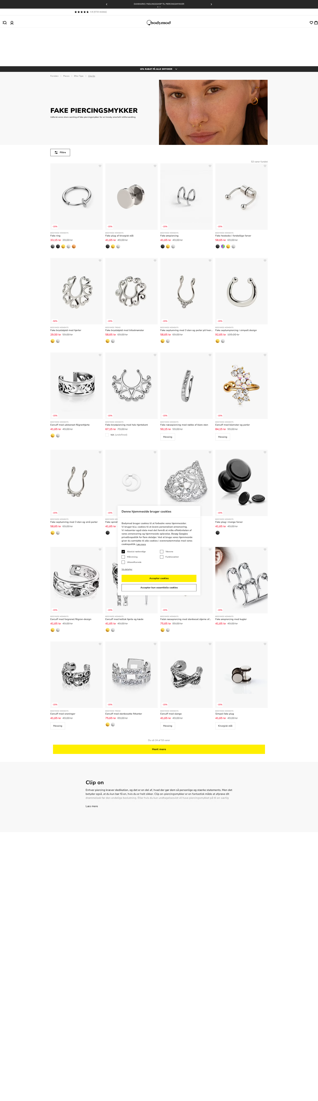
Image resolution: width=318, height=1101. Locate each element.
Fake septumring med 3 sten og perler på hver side (185, 330)
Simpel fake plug (224, 713)
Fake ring (55, 235)
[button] (159, 571)
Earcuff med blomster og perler (232, 424)
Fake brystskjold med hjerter (65, 330)
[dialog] (159, 550)
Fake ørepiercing (169, 235)
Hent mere (159, 749)
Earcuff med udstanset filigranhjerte (70, 424)
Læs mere (92, 806)
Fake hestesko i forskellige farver (233, 235)
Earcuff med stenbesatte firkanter (123, 713)
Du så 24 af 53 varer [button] (159, 740)
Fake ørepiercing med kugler (231, 619)
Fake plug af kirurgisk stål (119, 235)
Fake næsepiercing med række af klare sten (184, 424)
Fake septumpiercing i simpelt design (236, 330)
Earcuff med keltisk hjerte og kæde (124, 619)
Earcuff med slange (171, 713)
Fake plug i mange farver (229, 522)
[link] (52, 246)
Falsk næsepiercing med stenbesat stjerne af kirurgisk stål (184, 619)
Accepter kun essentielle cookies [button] (159, 587)
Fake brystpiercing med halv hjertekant (126, 424)
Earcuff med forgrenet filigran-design (70, 619)
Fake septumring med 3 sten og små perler (74, 522)
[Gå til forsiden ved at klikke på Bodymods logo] (162, 22)
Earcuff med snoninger (62, 713)
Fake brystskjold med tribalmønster (124, 330)
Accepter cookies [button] (159, 578)
